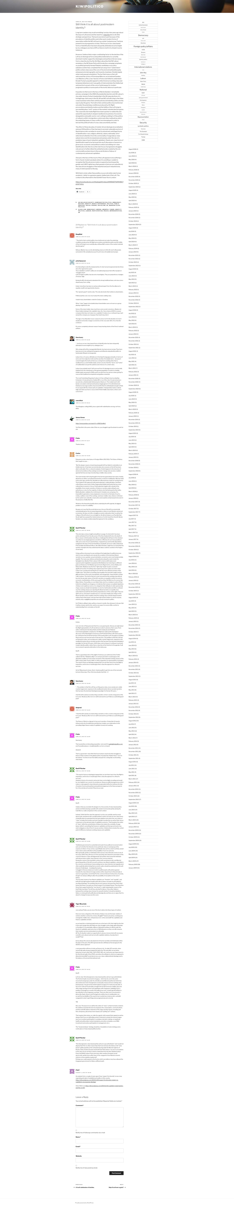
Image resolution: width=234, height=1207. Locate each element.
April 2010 (132, 816)
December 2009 (133, 830)
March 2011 (132, 779)
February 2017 (133, 536)
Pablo (90, 21)
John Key (143, 73)
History (81, 203)
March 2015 (132, 614)
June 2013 (132, 686)
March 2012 (132, 738)
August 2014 (132, 638)
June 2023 (132, 276)
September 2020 (134, 389)
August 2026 (132, 149)
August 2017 (132, 515)
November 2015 (133, 587)
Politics (110, 203)
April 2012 (132, 734)
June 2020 (132, 399)
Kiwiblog (143, 75)
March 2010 (132, 820)
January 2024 (133, 252)
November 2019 (133, 423)
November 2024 (133, 217)
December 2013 (133, 666)
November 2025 (133, 180)
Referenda (143, 114)
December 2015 (133, 584)
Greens (99, 209)
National (143, 90)
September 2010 (134, 799)
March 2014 (132, 655)
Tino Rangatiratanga (143, 134)
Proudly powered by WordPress (84, 1203)
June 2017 (132, 522)
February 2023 (133, 289)
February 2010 (133, 823)
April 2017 (132, 529)
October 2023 (133, 262)
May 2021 (131, 361)
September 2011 (133, 758)
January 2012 (132, 744)
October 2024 (133, 221)
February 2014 (133, 659)
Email (78, 1146)
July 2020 (131, 395)
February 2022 (133, 330)
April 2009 (132, 857)
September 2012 (133, 717)
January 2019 (133, 457)
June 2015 (132, 604)
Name (78, 1137)
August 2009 (132, 844)
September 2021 (133, 347)
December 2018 (133, 460)
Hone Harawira (143, 57)
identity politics (143, 59)
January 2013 (133, 703)
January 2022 (133, 334)
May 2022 (132, 320)
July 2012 (131, 724)
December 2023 (133, 255)
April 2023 (132, 282)
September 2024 (134, 224)
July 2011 (131, 765)
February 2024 (133, 248)
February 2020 (133, 412)
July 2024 (131, 231)
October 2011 (133, 755)
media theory (143, 86)
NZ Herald (143, 95)
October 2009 (133, 837)
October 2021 (133, 344)
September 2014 (134, 635)
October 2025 (133, 183)
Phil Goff (143, 102)
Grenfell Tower (108, 209)
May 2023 (132, 279)
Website (79, 1156)
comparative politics (103, 202)
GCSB (143, 49)
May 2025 (132, 197)
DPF (143, 38)
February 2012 (133, 741)
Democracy (117, 202)
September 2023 (134, 265)
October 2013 (133, 673)
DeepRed (79, 234)
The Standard (143, 131)
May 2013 (132, 690)
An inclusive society (86, 202)
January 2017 (132, 539)
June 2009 (132, 851)
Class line (82, 209)
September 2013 (134, 676)
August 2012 (132, 720)
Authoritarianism (143, 25)
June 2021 (132, 358)
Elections (143, 43)
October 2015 (133, 590)
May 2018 (132, 484)
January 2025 (133, 211)
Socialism (102, 205)
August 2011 (132, 761)
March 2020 (132, 409)
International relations (143, 67)
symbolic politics (143, 126)
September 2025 (134, 187)
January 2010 (133, 827)
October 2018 (133, 467)
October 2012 (133, 714)
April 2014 (132, 652)
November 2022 (133, 300)
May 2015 (132, 608)
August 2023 (132, 269)
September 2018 (134, 471)
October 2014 (133, 632)
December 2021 (133, 337)
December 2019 (133, 419)
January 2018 (133, 498)
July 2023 (131, 272)
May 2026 (132, 159)
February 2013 (133, 700)
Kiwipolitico (90, 6)
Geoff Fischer (80, 528)
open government (143, 97)
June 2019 (132, 440)
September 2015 (134, 594)
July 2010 (131, 806)
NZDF (143, 93)
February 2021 (133, 371)
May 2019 (132, 443)
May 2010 (132, 813)
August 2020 (132, 392)
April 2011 (131, 775)
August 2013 (132, 679)
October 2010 (133, 796)
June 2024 (132, 234)
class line (107, 35)
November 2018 (133, 464)
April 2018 (132, 488)
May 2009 (132, 854)
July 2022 (131, 313)
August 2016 (132, 556)
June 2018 (132, 481)
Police (143, 105)
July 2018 (131, 477)
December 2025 (133, 176)
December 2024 (133, 214)
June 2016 (132, 563)
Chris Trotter (143, 29)
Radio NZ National (143, 112)
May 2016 (132, 566)
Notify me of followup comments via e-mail (90, 1133)
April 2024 (132, 241)
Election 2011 (143, 40)
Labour (88, 211)
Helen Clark (143, 54)
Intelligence (143, 64)
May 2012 (131, 731)
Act (143, 22)
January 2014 (133, 662)
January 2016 (133, 580)
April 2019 (132, 447)
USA (143, 140)
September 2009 (134, 840)
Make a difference (99, 203)
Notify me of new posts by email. (87, 1168)
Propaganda (143, 107)
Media (143, 84)
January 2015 (133, 621)
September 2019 (134, 430)
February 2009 (133, 864)
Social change (91, 205)
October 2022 (133, 303)
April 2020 (132, 406)
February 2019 (133, 454)
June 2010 (132, 809)
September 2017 (133, 512)
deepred (79, 707)
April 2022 (132, 323)
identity (88, 203)
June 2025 (132, 193)
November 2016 (133, 546)
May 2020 (132, 402)
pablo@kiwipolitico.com (116, 744)
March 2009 (132, 861)
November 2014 (133, 628)
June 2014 (132, 645)
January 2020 (133, 416)
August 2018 (132, 474)
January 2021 (132, 375)
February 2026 (133, 170)
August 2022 (132, 310)
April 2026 (132, 163)
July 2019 (131, 436)
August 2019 (132, 433)
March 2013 (132, 696)
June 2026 (132, 156)
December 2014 (133, 625)
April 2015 (132, 611)
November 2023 (133, 258)
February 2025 (133, 207)
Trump (143, 137)
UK (107, 205)
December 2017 (133, 501)
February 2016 (133, 577)
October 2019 (133, 426)
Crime (143, 32)
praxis (106, 211)
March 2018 (132, 491)
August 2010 (132, 803)
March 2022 (132, 327)
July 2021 (131, 354)
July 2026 (131, 152)
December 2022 (133, 296)
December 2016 (133, 542)
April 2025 (132, 200)
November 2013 (133, 669)
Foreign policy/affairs (143, 46)
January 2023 (133, 293)
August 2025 (132, 190)
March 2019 (132, 450)
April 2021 (132, 365)
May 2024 (132, 238)
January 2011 (132, 785)
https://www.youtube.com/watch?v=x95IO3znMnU (91, 423)
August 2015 (132, 597)
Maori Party (143, 81)
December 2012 (133, 707)
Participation (97, 211)
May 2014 (132, 649)
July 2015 (131, 601)
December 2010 (133, 789)
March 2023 (132, 286)
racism (143, 109)
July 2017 (131, 519)
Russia (143, 119)
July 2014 (131, 642)
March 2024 (132, 245)
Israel (143, 69)
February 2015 (133, 618)
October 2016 (133, 549)
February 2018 (133, 495)
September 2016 (134, 553)
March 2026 (132, 166)
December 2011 (133, 748)
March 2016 (132, 573)
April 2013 (132, 693)
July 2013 (131, 683)
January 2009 (133, 868)
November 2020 (133, 382)
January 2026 (133, 173)
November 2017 (133, 505)
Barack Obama (143, 27)
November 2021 (133, 341)
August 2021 (132, 351)
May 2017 (131, 525)
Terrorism (143, 129)
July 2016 (131, 560)
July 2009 (131, 847)
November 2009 (134, 833)
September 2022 (134, 306)
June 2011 (132, 768)
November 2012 (133, 710)
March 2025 (132, 204)
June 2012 (132, 727)
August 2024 (132, 228)
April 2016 (132, 570)
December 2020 (133, 378)
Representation (116, 211)
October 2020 (133, 385)
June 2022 (132, 317)
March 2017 (132, 532)
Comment (80, 1105)
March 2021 (132, 368)
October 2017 (133, 508)
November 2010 (133, 792)
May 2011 (131, 772)
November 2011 (133, 751)
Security (143, 123)
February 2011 (133, 782)
